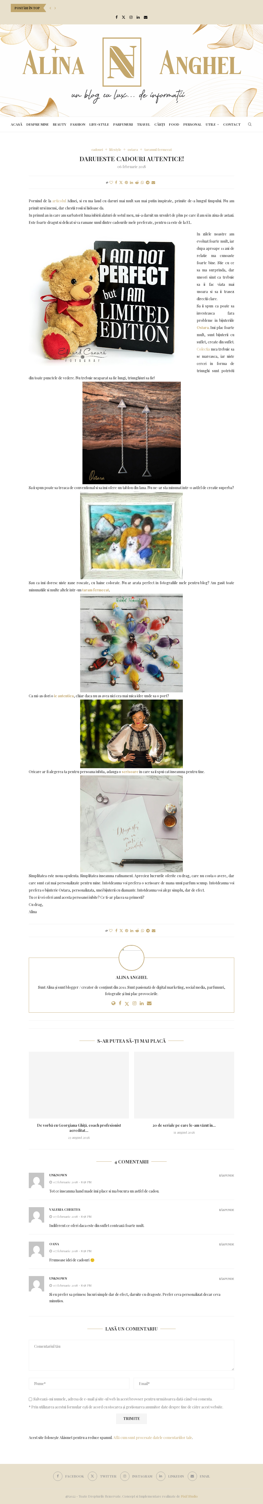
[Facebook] (117, 17)
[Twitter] (123, 17)
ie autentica (64, 695)
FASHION (77, 124)
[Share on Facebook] (116, 182)
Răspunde (226, 1175)
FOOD (174, 124)
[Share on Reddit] (137, 182)
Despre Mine (37, 124)
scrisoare (130, 771)
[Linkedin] (138, 17)
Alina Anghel (131, 977)
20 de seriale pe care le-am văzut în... (184, 1125)
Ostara (203, 327)
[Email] (145, 17)
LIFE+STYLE (99, 124)
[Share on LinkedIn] (131, 182)
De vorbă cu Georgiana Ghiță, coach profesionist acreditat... (79, 1128)
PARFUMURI (123, 124)
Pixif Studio (189, 1496)
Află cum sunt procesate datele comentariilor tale (152, 1437)
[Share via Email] (153, 182)
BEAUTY (59, 124)
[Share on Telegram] (147, 182)
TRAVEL (143, 124)
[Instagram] (131, 17)
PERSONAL (192, 124)
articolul (59, 200)
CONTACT (232, 124)
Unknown (58, 1175)
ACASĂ (16, 124)
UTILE (211, 124)
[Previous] (50, 8)
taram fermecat (95, 590)
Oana (54, 1244)
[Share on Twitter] (121, 182)
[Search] (249, 124)
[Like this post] (111, 182)
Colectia (203, 349)
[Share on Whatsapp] (142, 182)
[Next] (55, 8)
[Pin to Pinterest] (126, 182)
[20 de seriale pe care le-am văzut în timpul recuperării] (184, 1085)
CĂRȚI (159, 124)
